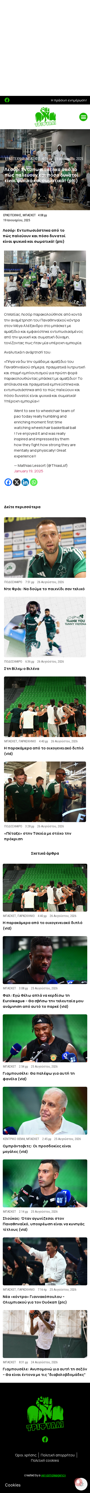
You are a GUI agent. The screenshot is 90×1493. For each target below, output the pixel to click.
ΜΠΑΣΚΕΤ (29, 215)
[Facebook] (7, 100)
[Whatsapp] (34, 482)
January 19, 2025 (28, 471)
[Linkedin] (25, 482)
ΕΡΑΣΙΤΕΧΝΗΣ (12, 215)
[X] (16, 482)
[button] (83, 117)
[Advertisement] (45, 48)
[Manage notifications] (78, 1482)
